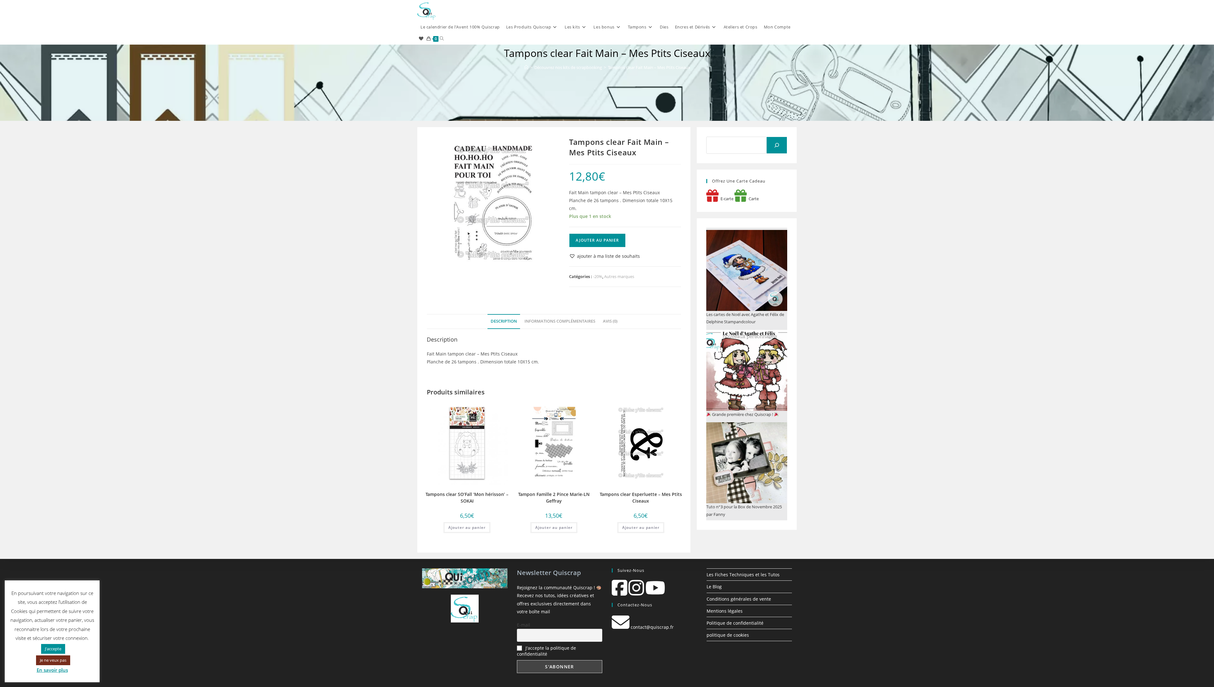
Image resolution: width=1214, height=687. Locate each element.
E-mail (523, 625)
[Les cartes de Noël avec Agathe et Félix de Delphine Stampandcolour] (746, 270)
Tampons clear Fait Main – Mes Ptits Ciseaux (649, 67)
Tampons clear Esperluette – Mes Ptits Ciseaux (641, 497)
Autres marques (619, 276)
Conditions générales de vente (739, 599)
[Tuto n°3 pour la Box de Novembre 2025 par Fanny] (746, 462)
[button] (604, 256)
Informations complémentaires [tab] (559, 321)
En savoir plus (52, 670)
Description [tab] (504, 321)
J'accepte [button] (53, 649)
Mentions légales (725, 611)
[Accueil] (526, 67)
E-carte (726, 198)
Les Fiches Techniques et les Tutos (743, 575)
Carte (753, 198)
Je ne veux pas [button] (53, 660)
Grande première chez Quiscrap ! (742, 414)
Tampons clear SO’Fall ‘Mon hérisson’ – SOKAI (467, 497)
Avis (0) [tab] (610, 321)
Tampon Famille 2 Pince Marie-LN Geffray (554, 497)
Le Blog (714, 587)
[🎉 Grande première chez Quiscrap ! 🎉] (746, 370)
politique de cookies (728, 635)
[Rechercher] (776, 145)
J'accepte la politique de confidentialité (546, 651)
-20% (597, 276)
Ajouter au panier (597, 240)
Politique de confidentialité (735, 623)
